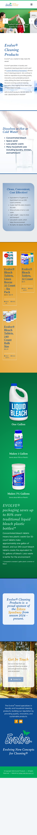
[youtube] (21, 721)
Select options (25, 289)
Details (13, 301)
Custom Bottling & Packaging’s (16, 70)
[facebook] (16, 721)
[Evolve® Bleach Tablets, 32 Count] (27, 259)
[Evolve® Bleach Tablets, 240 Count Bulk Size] (10, 316)
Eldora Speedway (17, 610)
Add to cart (7, 302)
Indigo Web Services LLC (26, 773)
